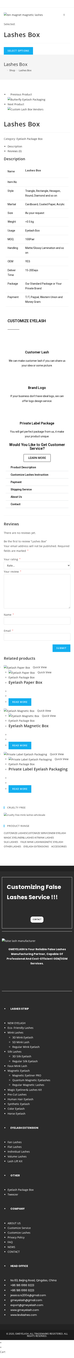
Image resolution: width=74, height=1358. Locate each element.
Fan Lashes (15, 1142)
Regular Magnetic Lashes (28, 1085)
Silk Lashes (11, 842)
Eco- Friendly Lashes (20, 1028)
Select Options (18, 50)
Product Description (23, 467)
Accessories (59, 846)
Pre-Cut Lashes (17, 1094)
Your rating (12, 559)
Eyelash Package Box (30, 139)
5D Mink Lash (20, 1042)
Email (8, 631)
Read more (20, 702)
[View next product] (26, 104)
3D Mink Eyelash (22, 1037)
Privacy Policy (16, 1237)
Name (9, 614)
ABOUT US (14, 1223)
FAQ (10, 1242)
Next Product (16, 104)
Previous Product (21, 94)
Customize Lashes (15, 833)
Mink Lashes (46, 837)
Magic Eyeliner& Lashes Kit (21, 837)
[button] (37, 467)
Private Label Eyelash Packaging (38, 769)
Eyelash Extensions (36, 846)
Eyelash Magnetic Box (29, 725)
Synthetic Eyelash (19, 1104)
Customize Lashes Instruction (29, 474)
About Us (16, 496)
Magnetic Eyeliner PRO (26, 1075)
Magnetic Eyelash (52, 842)
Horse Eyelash (16, 1113)
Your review (12, 571)
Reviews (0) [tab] (15, 151)
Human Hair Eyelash (20, 1099)
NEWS (11, 1247)
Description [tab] (15, 146)
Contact (15, 504)
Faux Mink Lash (30, 842)
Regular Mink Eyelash (26, 1047)
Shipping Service (21, 489)
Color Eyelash (16, 1108)
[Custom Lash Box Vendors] (25, 109)
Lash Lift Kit (15, 1161)
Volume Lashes (17, 1156)
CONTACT (14, 1251)
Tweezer (13, 1194)
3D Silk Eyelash (21, 1056)
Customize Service (38, 833)
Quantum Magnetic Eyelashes (31, 1080)
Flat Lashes (15, 1147)
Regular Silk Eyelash (25, 1061)
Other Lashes (13, 846)
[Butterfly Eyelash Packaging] (26, 99)
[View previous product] (9, 94)
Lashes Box (25, 70)
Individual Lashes (19, 1151)
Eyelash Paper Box (25, 682)
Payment (16, 482)
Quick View (39, 667)
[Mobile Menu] (67, 14)
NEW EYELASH (58, 833)
